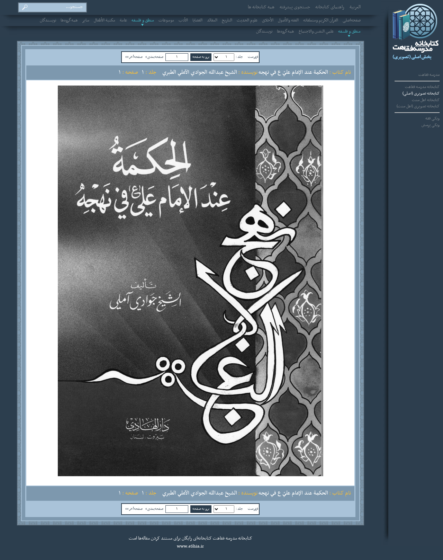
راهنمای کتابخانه (329, 7)
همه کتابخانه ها (261, 7)
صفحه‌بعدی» (154, 57)
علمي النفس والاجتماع (316, 31)
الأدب (183, 20)
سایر (85, 20)
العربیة (355, 7)
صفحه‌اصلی (352, 20)
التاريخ (227, 20)
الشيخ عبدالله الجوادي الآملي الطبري (199, 72)
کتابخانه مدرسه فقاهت (422, 86)
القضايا (197, 20)
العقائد (212, 20)
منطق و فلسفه (143, 20)
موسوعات (166, 20)
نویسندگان (48, 20)
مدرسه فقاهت (429, 74)
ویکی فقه (432, 118)
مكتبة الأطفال (104, 20)
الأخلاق (267, 20)
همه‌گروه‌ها (69, 20)
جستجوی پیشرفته (295, 7)
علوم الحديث (247, 20)
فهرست (253, 57)
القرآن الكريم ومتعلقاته (320, 20)
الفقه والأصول (288, 20)
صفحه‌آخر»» (134, 57)
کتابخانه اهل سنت (426, 100)
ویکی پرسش (431, 125)
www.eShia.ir (190, 546)
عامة (123, 20)
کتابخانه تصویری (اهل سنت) (418, 106)
